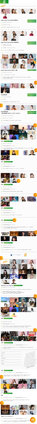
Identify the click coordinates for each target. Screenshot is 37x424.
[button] (34, 2)
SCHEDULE (3, 352)
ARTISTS (2, 360)
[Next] (4, 1)
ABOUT (2, 355)
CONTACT (2, 363)
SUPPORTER (3, 358)
